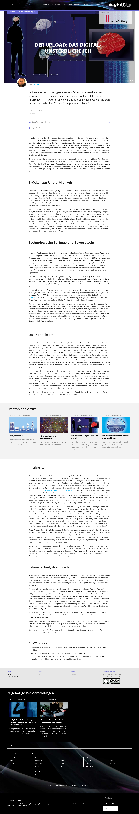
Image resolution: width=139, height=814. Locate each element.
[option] (115, 19)
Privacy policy (25, 805)
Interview (32, 297)
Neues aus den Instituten (18, 699)
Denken (12, 12)
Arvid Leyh (36, 85)
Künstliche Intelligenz (27, 12)
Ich (40, 674)
